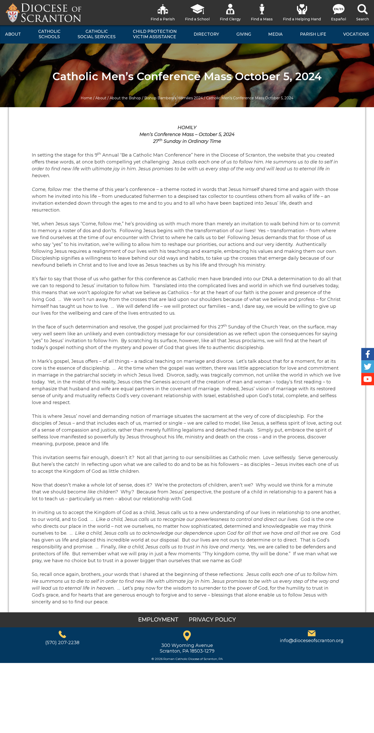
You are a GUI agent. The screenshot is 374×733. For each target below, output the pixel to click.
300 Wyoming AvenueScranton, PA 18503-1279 (187, 648)
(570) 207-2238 (62, 642)
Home (86, 98)
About (100, 98)
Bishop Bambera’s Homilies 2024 (173, 98)
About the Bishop (125, 98)
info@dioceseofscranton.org (311, 640)
